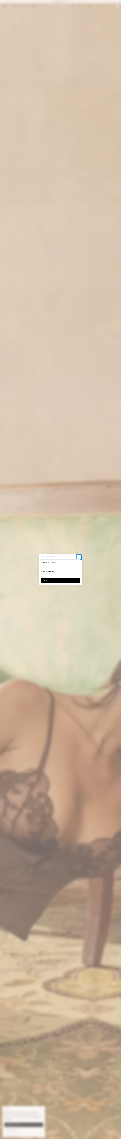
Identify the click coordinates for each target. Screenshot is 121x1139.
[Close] (79, 557)
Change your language (48, 571)
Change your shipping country (50, 562)
